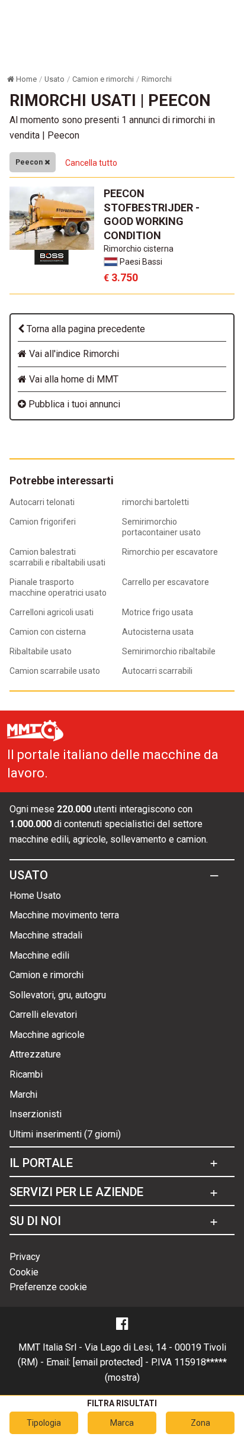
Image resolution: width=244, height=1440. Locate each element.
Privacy (24, 1256)
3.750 (121, 277)
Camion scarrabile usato (54, 671)
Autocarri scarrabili (157, 671)
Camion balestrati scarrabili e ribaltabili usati (57, 557)
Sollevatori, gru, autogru (57, 995)
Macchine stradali (45, 935)
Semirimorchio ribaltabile (169, 651)
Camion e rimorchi (46, 975)
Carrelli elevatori (43, 1014)
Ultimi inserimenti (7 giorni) (65, 1134)
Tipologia (44, 1423)
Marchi (23, 1094)
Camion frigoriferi (42, 521)
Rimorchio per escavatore (170, 552)
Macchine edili (39, 955)
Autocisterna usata (158, 632)
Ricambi (26, 1074)
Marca (122, 1423)
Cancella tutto (91, 163)
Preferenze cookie (48, 1287)
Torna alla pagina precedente (84, 329)
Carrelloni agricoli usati (51, 612)
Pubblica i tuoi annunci (73, 404)
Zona (200, 1423)
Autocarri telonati (42, 502)
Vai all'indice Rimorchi (73, 353)
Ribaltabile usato (40, 651)
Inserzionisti (35, 1114)
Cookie (23, 1272)
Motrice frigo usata (157, 612)
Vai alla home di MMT (72, 379)
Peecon (29, 162)
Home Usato (35, 895)
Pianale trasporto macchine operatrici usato (58, 587)
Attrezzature (35, 1054)
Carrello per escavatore (165, 582)
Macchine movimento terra (64, 915)
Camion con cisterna (47, 632)
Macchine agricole (47, 1034)
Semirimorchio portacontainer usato (161, 527)
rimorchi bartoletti (155, 502)
